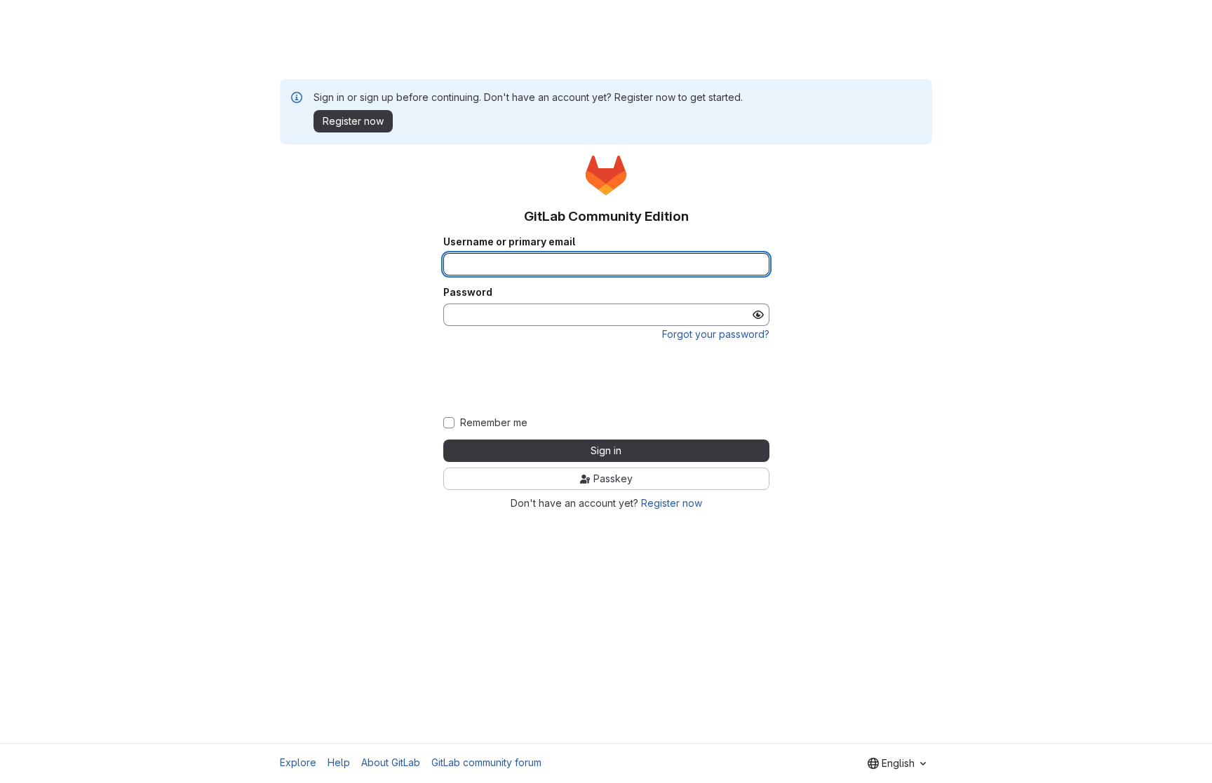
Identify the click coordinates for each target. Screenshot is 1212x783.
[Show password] (758, 315)
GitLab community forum (486, 762)
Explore (298, 762)
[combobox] (896, 763)
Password (467, 292)
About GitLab (390, 762)
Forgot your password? (715, 334)
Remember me (493, 422)
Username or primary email (509, 241)
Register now (671, 503)
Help (339, 762)
